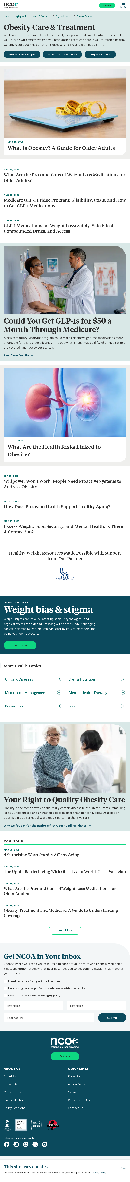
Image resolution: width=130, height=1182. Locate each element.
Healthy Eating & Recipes (22, 54)
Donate (107, 5)
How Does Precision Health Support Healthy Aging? (57, 506)
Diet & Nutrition (82, 679)
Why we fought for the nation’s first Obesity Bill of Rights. (45, 825)
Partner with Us (79, 1100)
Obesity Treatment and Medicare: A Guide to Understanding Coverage (61, 913)
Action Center (77, 1084)
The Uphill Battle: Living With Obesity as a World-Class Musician (65, 871)
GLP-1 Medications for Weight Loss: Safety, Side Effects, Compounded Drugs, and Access (60, 228)
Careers (73, 1092)
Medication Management (26, 692)
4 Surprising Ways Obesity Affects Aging (41, 854)
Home (7, 16)
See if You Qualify (16, 355)
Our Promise (12, 1092)
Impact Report (14, 1084)
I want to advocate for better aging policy (34, 995)
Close (123, 1167)
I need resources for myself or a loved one (34, 981)
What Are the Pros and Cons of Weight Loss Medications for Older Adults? (60, 891)
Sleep (73, 706)
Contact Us (75, 1108)
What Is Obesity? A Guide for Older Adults (61, 147)
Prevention (14, 706)
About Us (10, 1076)
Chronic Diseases (85, 16)
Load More (65, 930)
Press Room (76, 1076)
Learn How (20, 645)
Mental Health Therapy (88, 692)
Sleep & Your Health (100, 54)
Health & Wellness (41, 16)
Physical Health (63, 16)
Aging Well (21, 16)
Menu (123, 6)
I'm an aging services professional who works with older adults (46, 988)
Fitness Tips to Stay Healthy (62, 54)
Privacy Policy (99, 1172)
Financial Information (18, 1100)
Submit (112, 1018)
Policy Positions (14, 1108)
